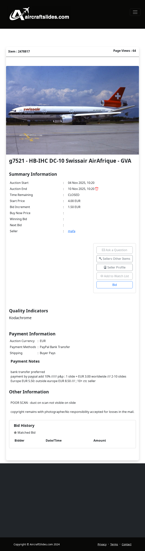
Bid (114, 285)
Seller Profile (116, 267)
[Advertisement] (75, 500)
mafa (71, 231)
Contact (126, 544)
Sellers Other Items (116, 259)
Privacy (102, 544)
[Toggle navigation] (135, 12)
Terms (114, 544)
